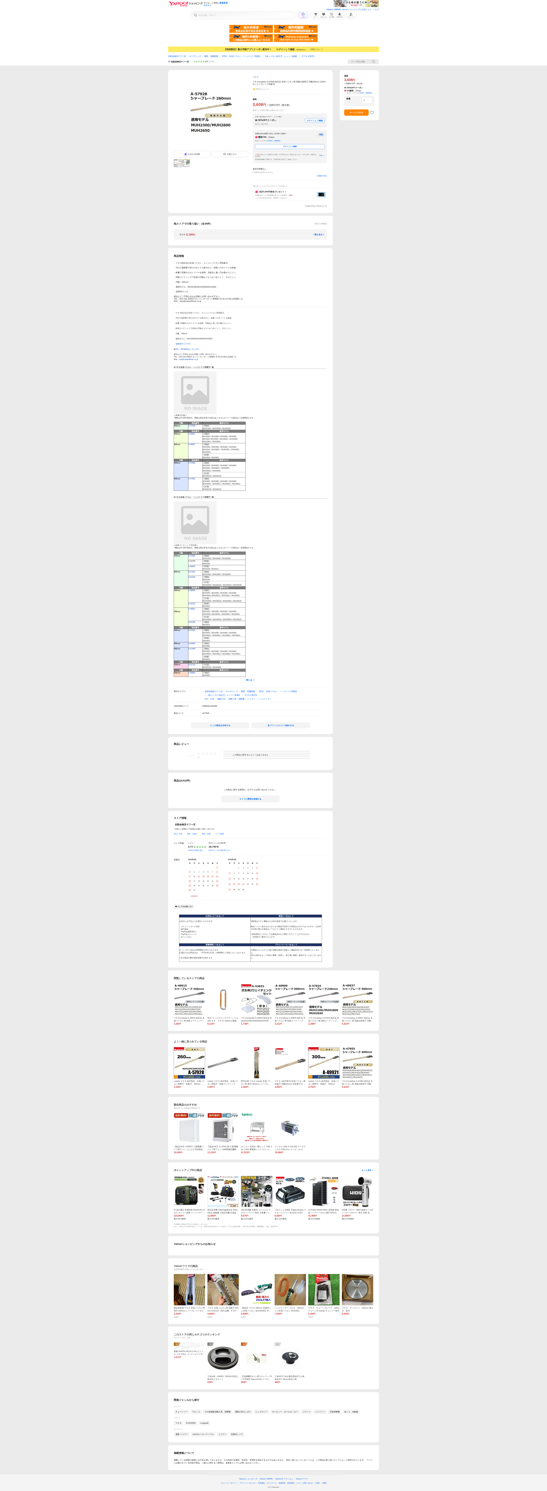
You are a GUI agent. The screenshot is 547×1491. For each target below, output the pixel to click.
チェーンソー (181, 1412)
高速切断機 (335, 1412)
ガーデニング (195, 56)
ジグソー (307, 1412)
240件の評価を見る (195, 850)
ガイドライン (272, 1483)
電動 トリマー (181, 1434)
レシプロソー (262, 1412)
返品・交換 (206, 834)
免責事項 (282, 1483)
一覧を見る (318, 234)
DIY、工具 (209, 699)
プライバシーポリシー (229, 1483)
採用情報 (290, 1483)
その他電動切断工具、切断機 (217, 1412)
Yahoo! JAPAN (333, 9)
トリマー (222, 1434)
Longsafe (204, 1423)
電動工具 (221, 699)
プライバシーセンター (247, 1483)
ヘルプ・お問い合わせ (304, 1483)
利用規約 (261, 1483)
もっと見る (367, 1170)
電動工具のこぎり (243, 1412)
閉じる (249, 680)
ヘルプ (376, 9)
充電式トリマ (237, 1434)
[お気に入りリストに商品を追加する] (372, 112)
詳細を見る (322, 176)
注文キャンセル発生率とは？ (220, 850)
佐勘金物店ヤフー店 (177, 56)
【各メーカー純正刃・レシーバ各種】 (281, 56)
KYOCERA (191, 1423)
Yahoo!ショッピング (248, 1479)
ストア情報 (219, 834)
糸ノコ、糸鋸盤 (351, 1412)
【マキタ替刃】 (308, 56)
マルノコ (196, 1412)
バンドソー (320, 1412)
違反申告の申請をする (317, 206)
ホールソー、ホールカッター (285, 1412)
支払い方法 (178, 834)
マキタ (178, 1423)
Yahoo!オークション (284, 1479)
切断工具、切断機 (236, 699)
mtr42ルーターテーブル (203, 1434)
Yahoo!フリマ (302, 1479)
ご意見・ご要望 (320, 1483)
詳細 (320, 155)
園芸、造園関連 (211, 56)
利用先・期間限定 (274, 141)
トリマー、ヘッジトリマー (259, 699)
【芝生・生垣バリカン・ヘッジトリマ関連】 (241, 56)
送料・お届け (192, 834)
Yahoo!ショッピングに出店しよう (357, 9)
